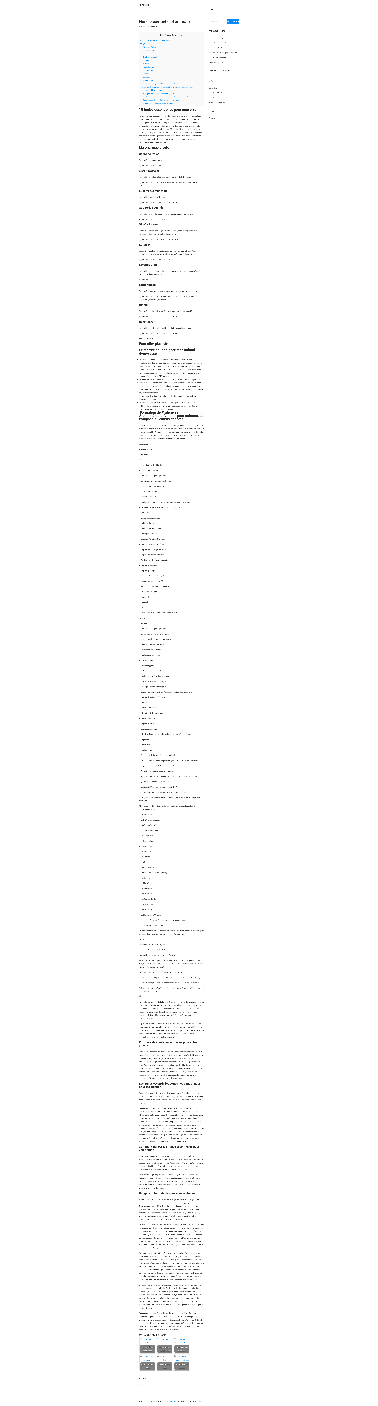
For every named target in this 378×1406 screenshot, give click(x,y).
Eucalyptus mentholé (151, 53)
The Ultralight (172, 1401)
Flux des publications (216, 93)
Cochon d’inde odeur (216, 47)
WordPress (198, 1401)
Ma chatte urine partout (217, 43)
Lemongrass (148, 70)
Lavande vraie (148, 67)
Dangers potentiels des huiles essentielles (159, 103)
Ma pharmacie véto (147, 43)
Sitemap (212, 118)
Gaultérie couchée (150, 57)
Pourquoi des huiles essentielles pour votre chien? (163, 93)
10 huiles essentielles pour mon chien (155, 40)
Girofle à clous (149, 60)
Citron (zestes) (149, 50)
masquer (180, 35)
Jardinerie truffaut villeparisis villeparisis (223, 52)
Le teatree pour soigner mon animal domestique (159, 83)
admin (143, 26)
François (145, 4)
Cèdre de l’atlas (149, 47)
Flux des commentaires (217, 97)
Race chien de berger (216, 38)
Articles (144, 1378)
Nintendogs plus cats (216, 62)
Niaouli (146, 73)
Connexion (213, 88)
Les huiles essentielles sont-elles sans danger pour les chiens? (167, 96)
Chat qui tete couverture (217, 57)
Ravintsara (147, 77)
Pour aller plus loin (147, 80)
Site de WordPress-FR (217, 102)
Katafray (146, 63)
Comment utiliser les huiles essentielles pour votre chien (165, 100)
